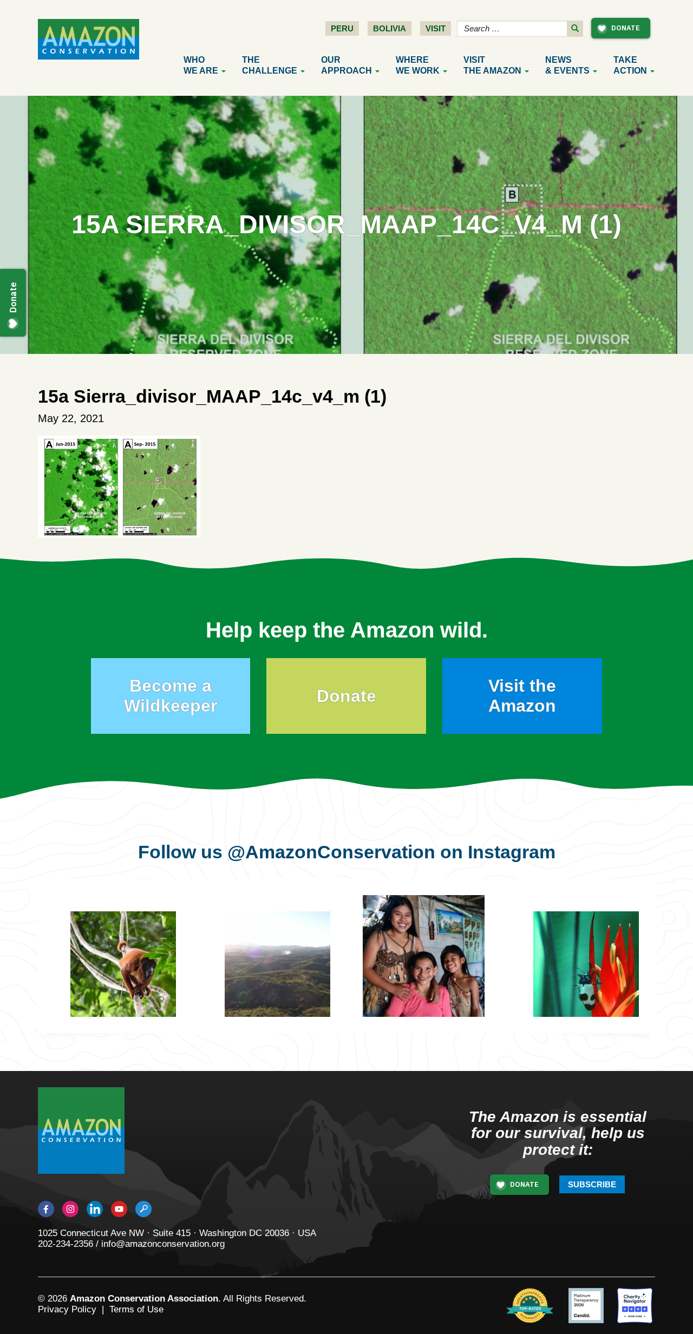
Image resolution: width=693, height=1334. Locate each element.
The (269, 65)
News (567, 65)
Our (346, 65)
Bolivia (389, 28)
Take (630, 65)
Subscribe (592, 1184)
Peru (342, 28)
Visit (436, 28)
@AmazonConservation (331, 852)
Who (201, 65)
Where (418, 65)
